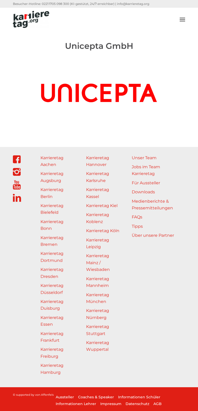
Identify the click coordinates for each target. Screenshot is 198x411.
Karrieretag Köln (102, 230)
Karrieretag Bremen (51, 241)
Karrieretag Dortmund (51, 257)
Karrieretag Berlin (51, 193)
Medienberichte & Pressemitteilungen (152, 204)
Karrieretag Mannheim (97, 282)
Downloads (143, 191)
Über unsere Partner (153, 235)
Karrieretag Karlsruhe (97, 177)
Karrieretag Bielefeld (51, 209)
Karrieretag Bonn (51, 225)
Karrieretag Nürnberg (97, 314)
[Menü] (182, 19)
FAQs (137, 217)
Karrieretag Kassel (97, 193)
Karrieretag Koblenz (97, 218)
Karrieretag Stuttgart (97, 330)
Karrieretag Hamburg (51, 369)
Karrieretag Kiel (102, 205)
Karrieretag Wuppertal (97, 346)
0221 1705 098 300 (55, 4)
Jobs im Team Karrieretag (146, 170)
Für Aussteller (146, 182)
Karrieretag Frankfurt (51, 337)
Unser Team (144, 157)
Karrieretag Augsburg (51, 177)
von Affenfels (44, 395)
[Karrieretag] (31, 19)
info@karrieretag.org (133, 4)
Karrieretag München (97, 298)
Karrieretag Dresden (51, 273)
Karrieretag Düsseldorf (51, 289)
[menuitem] (182, 19)
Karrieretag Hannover (97, 161)
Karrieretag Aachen (51, 161)
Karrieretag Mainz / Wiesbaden (98, 262)
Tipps (137, 226)
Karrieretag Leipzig (97, 243)
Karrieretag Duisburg (51, 305)
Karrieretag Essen (51, 321)
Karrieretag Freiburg (51, 353)
